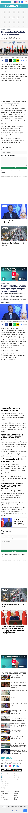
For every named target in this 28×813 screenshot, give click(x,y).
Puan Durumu (6, 780)
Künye (16, 797)
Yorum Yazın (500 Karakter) (8, 155)
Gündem (9, 29)
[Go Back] (25, 810)
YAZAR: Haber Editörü (18, 57)
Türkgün (3, 29)
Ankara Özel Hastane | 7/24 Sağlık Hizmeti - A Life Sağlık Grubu (7, 786)
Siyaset (8, 283)
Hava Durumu (6, 776)
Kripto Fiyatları (18, 778)
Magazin (16, 793)
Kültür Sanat (4, 793)
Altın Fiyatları (17, 780)
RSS (4, 806)
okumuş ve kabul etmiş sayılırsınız (13, 171)
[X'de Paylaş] (10, 60)
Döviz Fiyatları (18, 776)
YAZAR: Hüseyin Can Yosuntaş (21, 321)
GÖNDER (14, 167)
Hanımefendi (4, 799)
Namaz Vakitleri (6, 778)
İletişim (16, 799)
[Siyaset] (14, 211)
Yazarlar (4, 782)
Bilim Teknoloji (5, 791)
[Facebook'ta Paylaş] (6, 60)
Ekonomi (16, 774)
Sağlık (16, 795)
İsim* (2, 150)
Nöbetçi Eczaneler (7, 774)
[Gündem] (14, 233)
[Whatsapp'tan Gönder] (14, 60)
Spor (2, 795)
